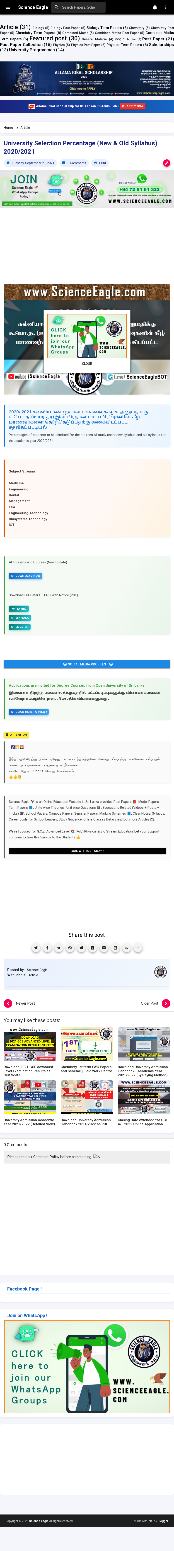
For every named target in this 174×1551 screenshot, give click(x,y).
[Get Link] (126, 948)
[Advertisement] (87, 248)
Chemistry (136, 28)
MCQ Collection (125, 39)
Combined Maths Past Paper (117, 33)
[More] (138, 948)
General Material (94, 39)
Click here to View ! (31, 711)
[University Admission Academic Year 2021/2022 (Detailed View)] (30, 1099)
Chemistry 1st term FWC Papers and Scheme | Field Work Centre (86, 1069)
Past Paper (153, 38)
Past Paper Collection (21, 44)
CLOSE (87, 363)
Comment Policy (46, 1157)
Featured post (48, 38)
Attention (18, 734)
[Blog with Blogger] (115, 948)
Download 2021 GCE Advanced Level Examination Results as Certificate (28, 1071)
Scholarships (161, 44)
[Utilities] (165, 7)
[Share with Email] (104, 948)
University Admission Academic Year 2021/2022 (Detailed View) (29, 1122)
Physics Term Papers (124, 45)
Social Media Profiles (87, 664)
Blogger (163, 1521)
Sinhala (22, 617)
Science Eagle (37, 970)
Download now (27, 575)
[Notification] (155, 7)
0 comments (76, 163)
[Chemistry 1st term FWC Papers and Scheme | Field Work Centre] (87, 1046)
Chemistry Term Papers (35, 33)
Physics (59, 45)
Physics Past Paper (85, 45)
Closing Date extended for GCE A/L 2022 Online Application (143, 1122)
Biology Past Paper (65, 28)
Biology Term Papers (104, 28)
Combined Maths (75, 33)
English (22, 626)
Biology (38, 28)
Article (9, 27)
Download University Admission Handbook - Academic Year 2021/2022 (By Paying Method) (143, 1071)
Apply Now (135, 106)
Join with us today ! (87, 850)
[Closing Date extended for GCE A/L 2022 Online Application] (144, 1099)
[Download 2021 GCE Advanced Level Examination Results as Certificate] (30, 1046)
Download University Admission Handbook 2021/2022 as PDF (86, 1122)
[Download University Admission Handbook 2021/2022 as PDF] (87, 1099)
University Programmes (32, 49)
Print (102, 163)
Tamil (21, 608)
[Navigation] (8, 7)
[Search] (56, 7)
